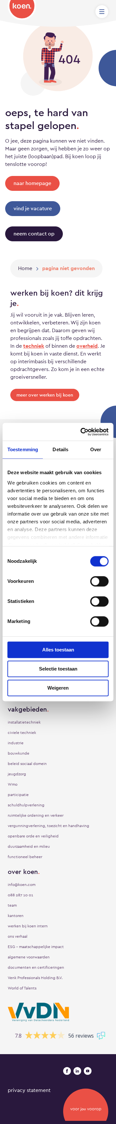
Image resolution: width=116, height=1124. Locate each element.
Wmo (12, 784)
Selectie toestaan (58, 668)
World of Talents (22, 988)
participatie (18, 794)
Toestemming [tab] (22, 449)
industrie (16, 743)
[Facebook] (67, 1071)
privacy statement (29, 1090)
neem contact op (34, 233)
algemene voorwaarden (29, 957)
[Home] (22, 10)
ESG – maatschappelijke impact (36, 946)
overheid (87, 346)
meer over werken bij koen (44, 395)
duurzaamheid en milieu (29, 846)
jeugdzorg (17, 774)
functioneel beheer (25, 856)
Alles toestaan (58, 649)
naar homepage (32, 183)
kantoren (16, 915)
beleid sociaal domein (27, 763)
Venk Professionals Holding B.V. (35, 977)
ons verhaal (17, 936)
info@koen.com (21, 884)
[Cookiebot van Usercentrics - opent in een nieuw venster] (82, 432)
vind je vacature (33, 208)
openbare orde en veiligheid (33, 836)
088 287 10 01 (20, 895)
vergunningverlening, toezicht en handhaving (48, 825)
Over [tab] (95, 449)
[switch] (99, 581)
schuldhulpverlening (26, 805)
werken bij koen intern (28, 926)
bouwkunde (18, 753)
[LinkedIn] (77, 1071)
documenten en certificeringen (36, 967)
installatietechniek (24, 722)
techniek (33, 346)
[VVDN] (38, 1012)
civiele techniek (22, 732)
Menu (101, 11)
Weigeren (58, 688)
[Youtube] (88, 1071)
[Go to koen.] (25, 268)
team (12, 905)
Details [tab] (60, 449)
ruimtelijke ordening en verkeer (35, 815)
